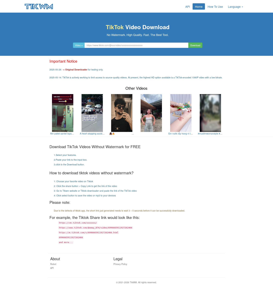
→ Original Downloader (74, 69)
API (187, 6)
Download (195, 45)
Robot (53, 264)
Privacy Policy (120, 264)
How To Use (215, 6)
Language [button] (234, 6)
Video (78, 45)
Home (199, 6)
